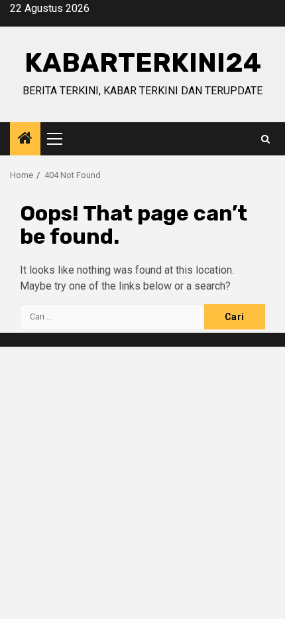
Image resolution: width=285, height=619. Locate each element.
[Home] (25, 139)
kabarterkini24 (143, 62)
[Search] (265, 139)
